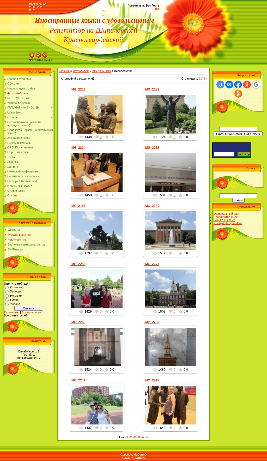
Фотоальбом (81, 71)
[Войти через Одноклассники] (238, 94)
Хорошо (15, 291)
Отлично (16, 287)
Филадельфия (17, 234)
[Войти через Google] (256, 84)
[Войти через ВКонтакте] (229, 84)
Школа (12, 229)
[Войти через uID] (220, 84)
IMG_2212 (151, 147)
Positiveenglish (99, 118)
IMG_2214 (78, 147)
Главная (64, 71)
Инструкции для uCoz (228, 223)
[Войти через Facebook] (238, 84)
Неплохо (16, 295)
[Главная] (32, 54)
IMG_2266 (78, 322)
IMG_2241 (78, 380)
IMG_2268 (151, 322)
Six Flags (13, 249)
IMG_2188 (151, 89)
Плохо (14, 299)
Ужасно (15, 304)
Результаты (11, 312)
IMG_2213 (78, 89)
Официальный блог (226, 213)
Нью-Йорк (14, 239)
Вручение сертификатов (24, 244)
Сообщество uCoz (226, 216)
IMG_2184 (151, 206)
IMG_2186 (78, 206)
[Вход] (45, 54)
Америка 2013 (101, 71)
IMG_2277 (151, 264)
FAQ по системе (224, 219)
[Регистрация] (38, 54)
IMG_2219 (151, 380)
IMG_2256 (78, 264)
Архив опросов (31, 312)
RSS (157, 8)
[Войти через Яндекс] (247, 84)
